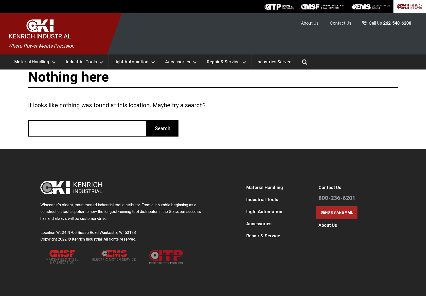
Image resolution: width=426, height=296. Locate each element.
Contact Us (341, 23)
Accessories (177, 61)
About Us (310, 23)
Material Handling (31, 61)
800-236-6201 (337, 198)
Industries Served (273, 61)
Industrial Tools (81, 61)
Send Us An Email (336, 212)
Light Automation (130, 61)
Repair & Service (223, 61)
